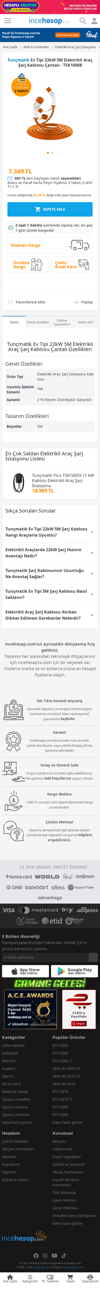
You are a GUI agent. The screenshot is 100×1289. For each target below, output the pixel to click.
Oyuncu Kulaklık (16, 1099)
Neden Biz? (86, 322)
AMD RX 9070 (64, 1083)
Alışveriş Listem (15, 1179)
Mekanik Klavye (15, 1091)
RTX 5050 (60, 1045)
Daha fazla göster (17, 1122)
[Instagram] (45, 1255)
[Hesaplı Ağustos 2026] (50, 7)
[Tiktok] (63, 1255)
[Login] (7, 20)
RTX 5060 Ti (62, 1060)
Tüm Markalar (64, 1192)
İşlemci (8, 1076)
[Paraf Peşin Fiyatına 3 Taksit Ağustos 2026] (50, 35)
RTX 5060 (60, 1053)
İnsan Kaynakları (67, 1156)
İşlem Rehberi (65, 1200)
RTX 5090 (60, 1114)
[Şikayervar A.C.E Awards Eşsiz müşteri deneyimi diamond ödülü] (30, 1009)
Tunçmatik (18, 60)
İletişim (59, 1141)
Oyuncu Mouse (15, 1106)
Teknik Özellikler (37, 322)
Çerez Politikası (65, 1207)
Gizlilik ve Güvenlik (69, 1164)
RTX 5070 (60, 1091)
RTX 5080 (60, 1106)
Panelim (9, 1156)
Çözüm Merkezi (15, 1141)
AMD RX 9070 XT (67, 1076)
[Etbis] (79, 1009)
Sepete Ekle (54, 209)
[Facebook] (36, 1255)
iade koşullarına (57, 778)
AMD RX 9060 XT (67, 1068)
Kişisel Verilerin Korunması (66, 1182)
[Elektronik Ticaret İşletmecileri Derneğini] (52, 921)
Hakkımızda (62, 1149)
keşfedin (68, 719)
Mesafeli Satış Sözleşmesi (74, 1215)
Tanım (14, 322)
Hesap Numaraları (68, 1172)
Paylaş (87, 302)
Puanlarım (11, 1164)
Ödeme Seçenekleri (62, 322)
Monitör (9, 1060)
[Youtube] (54, 1255)
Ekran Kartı (11, 1083)
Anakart (8, 1068)
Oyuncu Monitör (16, 1114)
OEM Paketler (13, 1045)
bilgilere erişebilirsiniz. (70, 837)
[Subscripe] (93, 957)
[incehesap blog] (24, 1214)
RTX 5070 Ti (62, 1099)
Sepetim (9, 1172)
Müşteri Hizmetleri (18, 1149)
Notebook (10, 1053)
